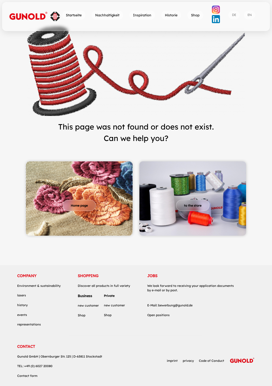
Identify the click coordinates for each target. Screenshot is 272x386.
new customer (88, 305)
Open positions (158, 315)
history (22, 305)
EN (250, 15)
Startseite (74, 15)
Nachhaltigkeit (107, 15)
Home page (79, 205)
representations (29, 324)
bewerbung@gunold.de (175, 305)
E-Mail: (152, 305)
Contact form (27, 376)
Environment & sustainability (39, 286)
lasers (21, 295)
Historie (171, 15)
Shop (195, 15)
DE (234, 15)
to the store (192, 205)
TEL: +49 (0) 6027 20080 (34, 366)
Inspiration (142, 15)
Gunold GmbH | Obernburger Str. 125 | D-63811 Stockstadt (59, 356)
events (22, 315)
